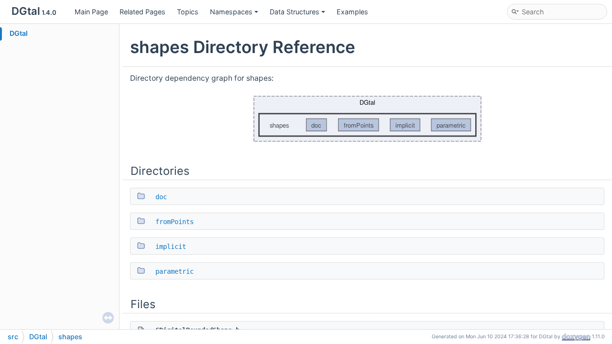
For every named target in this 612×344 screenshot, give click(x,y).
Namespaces (231, 12)
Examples (352, 12)
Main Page (91, 12)
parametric (174, 271)
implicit (170, 246)
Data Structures (294, 12)
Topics (187, 12)
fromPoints (174, 222)
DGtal (19, 33)
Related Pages (142, 12)
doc (161, 197)
